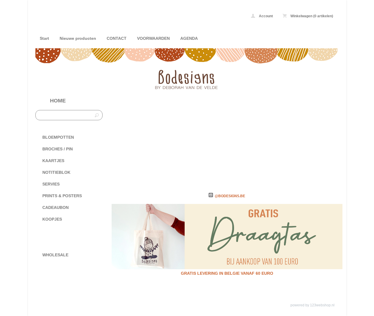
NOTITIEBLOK (56, 172)
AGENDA (189, 38)
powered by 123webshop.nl (312, 305)
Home (58, 101)
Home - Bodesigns (113, 17)
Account (265, 16)
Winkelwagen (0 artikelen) (311, 16)
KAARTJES (53, 160)
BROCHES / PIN (57, 149)
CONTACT (117, 38)
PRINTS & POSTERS (62, 195)
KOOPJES (52, 219)
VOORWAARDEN (153, 38)
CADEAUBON (55, 207)
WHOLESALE (55, 255)
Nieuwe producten (78, 38)
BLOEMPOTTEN (58, 137)
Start (44, 38)
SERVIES (51, 184)
